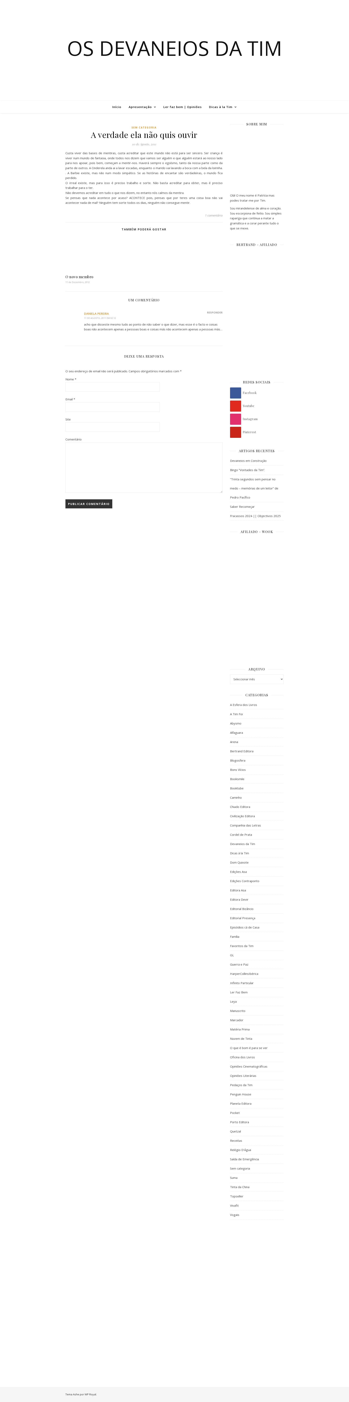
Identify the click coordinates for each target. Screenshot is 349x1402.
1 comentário (214, 215)
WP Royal (90, 1394)
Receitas (236, 1141)
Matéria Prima (240, 1029)
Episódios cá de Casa (244, 927)
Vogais (234, 1215)
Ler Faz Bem (239, 992)
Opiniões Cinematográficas (248, 1066)
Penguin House (240, 1094)
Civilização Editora (242, 816)
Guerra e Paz (239, 964)
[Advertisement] (257, 1288)
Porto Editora (239, 1122)
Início (116, 107)
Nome (70, 379)
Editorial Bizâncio (241, 909)
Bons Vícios (238, 770)
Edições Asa (238, 872)
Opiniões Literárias (243, 1076)
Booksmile (237, 779)
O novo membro (79, 276)
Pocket (235, 1113)
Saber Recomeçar (242, 507)
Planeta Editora (240, 1103)
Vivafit (234, 1205)
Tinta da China (239, 1187)
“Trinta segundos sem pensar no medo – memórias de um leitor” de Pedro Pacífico (254, 488)
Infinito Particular (242, 983)
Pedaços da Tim (241, 1085)
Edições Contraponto (244, 881)
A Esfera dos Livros (243, 705)
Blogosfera (237, 760)
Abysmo (235, 723)
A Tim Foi (236, 714)
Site (68, 419)
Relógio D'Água (240, 1150)
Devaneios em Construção (248, 461)
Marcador (236, 1020)
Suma (234, 1178)
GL (232, 955)
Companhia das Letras (245, 825)
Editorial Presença (242, 918)
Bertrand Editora (241, 751)
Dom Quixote (239, 862)
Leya (233, 1001)
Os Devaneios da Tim (174, 48)
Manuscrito (237, 1011)
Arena (234, 742)
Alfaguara (236, 733)
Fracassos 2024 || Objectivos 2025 (255, 516)
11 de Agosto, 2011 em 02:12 (100, 318)
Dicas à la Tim (220, 107)
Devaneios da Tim (242, 844)
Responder (215, 312)
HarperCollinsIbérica (244, 974)
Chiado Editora (240, 807)
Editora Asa (238, 890)
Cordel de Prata (241, 835)
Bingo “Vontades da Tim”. (247, 470)
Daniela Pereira (96, 313)
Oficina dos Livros (242, 1057)
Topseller (236, 1196)
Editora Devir (239, 899)
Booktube (237, 788)
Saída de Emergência (244, 1159)
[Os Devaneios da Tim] (23, 107)
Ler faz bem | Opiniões (182, 107)
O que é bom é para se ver (249, 1048)
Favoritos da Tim (241, 946)
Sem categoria (144, 127)
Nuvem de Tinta (241, 1039)
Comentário (73, 439)
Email (70, 399)
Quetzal (235, 1131)
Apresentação (140, 107)
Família (234, 937)
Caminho (236, 797)
